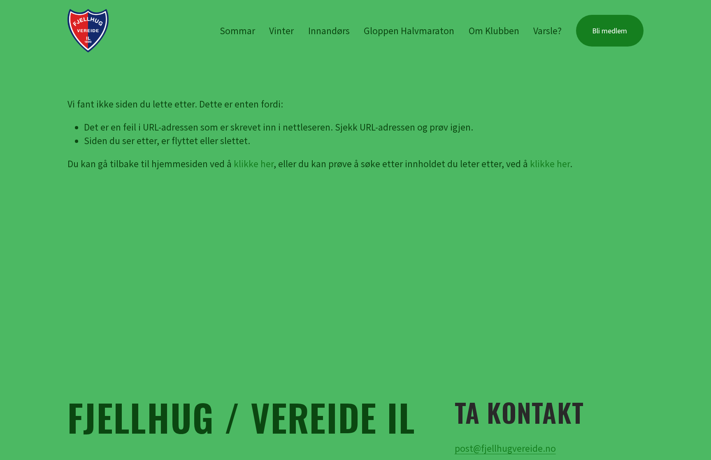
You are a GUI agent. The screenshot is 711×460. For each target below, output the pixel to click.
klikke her (254, 164)
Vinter (281, 31)
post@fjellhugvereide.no (505, 448)
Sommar (237, 31)
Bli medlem (609, 30)
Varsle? (547, 31)
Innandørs (329, 31)
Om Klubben (494, 31)
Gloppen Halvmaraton (409, 31)
